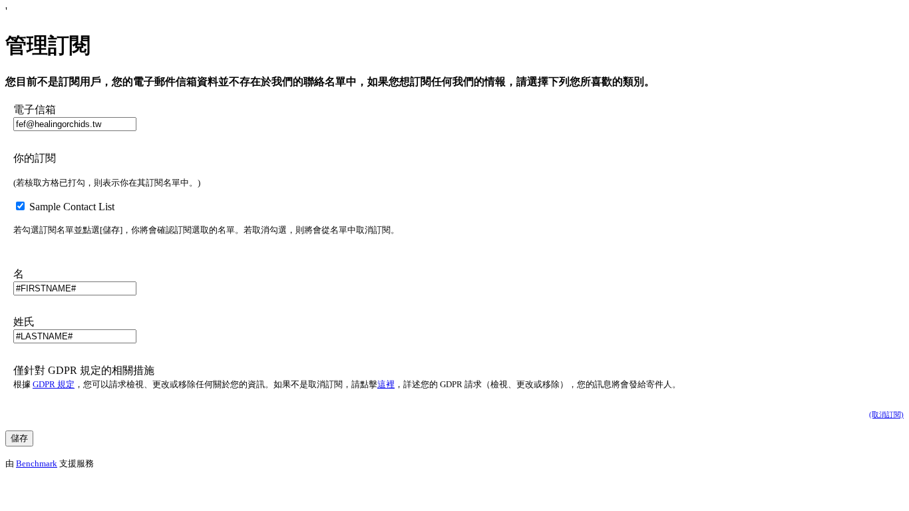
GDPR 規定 (54, 384)
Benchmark (36, 463)
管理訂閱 (48, 45)
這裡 (386, 384)
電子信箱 (34, 109)
